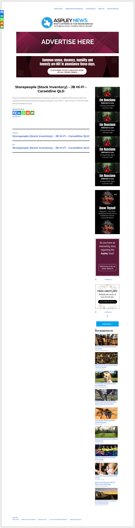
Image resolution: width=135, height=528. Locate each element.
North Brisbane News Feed (104, 331)
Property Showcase (113, 8)
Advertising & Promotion (75, 519)
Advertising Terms (42, 519)
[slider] (109, 232)
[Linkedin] (19, 113)
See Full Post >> (17, 116)
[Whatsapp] (23, 113)
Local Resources (91, 8)
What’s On (101, 8)
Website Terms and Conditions (29, 519)
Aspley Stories (58, 8)
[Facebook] (15, 113)
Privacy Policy (15, 519)
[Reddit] (28, 113)
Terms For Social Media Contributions (58, 519)
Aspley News (15, 517)
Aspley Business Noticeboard (74, 8)
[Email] (32, 113)
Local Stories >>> (107, 324)
